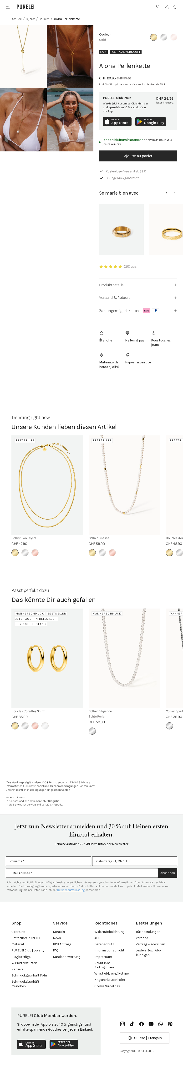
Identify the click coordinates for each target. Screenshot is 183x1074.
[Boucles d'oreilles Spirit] (47, 658)
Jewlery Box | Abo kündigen (148, 952)
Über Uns (18, 932)
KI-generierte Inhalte (109, 980)
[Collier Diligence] (124, 658)
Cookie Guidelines (107, 986)
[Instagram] (122, 1024)
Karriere (17, 969)
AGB (97, 938)
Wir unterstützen (24, 963)
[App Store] (31, 1044)
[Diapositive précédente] (166, 193)
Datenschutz (104, 944)
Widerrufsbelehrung (109, 932)
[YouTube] (151, 1024)
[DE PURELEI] (25, 7)
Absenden (167, 873)
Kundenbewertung (67, 957)
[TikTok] (132, 1024)
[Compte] (167, 6)
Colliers (44, 19)
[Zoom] (23, 56)
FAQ (56, 950)
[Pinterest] (170, 1024)
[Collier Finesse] (124, 485)
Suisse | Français (148, 1038)
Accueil (16, 19)
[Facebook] (141, 1024)
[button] (158, 6)
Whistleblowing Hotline (111, 973)
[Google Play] (64, 1044)
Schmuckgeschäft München (25, 984)
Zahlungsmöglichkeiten (119, 310)
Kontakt (59, 932)
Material (17, 944)
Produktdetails (111, 285)
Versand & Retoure (114, 297)
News (57, 938)
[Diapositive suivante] (175, 193)
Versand (142, 938)
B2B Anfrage (62, 944)
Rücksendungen (148, 932)
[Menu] (7, 6)
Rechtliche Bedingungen (104, 965)
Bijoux (30, 19)
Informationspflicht (109, 950)
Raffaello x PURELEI (25, 938)
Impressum (103, 957)
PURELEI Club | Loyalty (27, 950)
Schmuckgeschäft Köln (29, 975)
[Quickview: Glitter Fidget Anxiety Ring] (121, 229)
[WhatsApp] (160, 1024)
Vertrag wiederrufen (150, 944)
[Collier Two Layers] (47, 485)
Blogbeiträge (20, 957)
